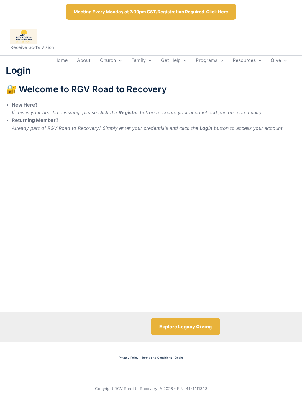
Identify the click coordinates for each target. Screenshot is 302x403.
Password (98, 170)
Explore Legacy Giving (185, 327)
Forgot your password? (151, 231)
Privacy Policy (129, 357)
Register (185, 214)
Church (108, 60)
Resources (244, 60)
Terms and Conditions (157, 357)
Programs (206, 60)
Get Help (171, 60)
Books (179, 357)
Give (276, 60)
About (84, 60)
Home (61, 60)
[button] (119, 60)
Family (138, 60)
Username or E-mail (108, 144)
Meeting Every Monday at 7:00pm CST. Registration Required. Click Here (151, 11)
